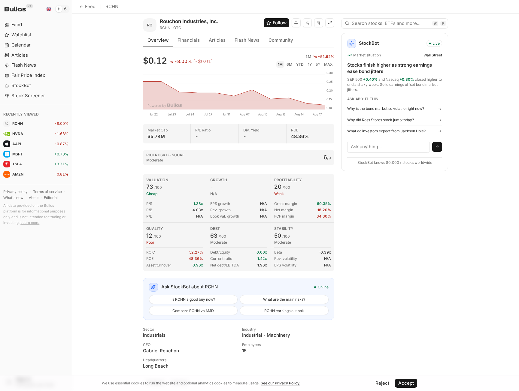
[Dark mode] (62, 9)
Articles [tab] (217, 40)
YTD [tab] (300, 64)
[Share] (307, 22)
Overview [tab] (157, 40)
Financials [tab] (189, 40)
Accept (406, 383)
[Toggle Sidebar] (72, 195)
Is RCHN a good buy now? (193, 299)
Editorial (51, 197)
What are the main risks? (284, 299)
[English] (49, 9)
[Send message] (437, 147)
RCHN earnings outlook (284, 310)
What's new (13, 197)
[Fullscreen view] (329, 22)
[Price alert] (296, 22)
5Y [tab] (318, 64)
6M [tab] (289, 64)
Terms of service (47, 191)
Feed (90, 6)
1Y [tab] (310, 64)
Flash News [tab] (247, 40)
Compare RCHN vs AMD (193, 310)
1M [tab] (280, 64)
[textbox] (388, 147)
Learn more (29, 223)
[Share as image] (318, 22)
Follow (280, 23)
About (34, 197)
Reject (382, 383)
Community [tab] (281, 40)
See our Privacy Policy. (280, 383)
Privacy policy (15, 191)
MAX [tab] (328, 64)
